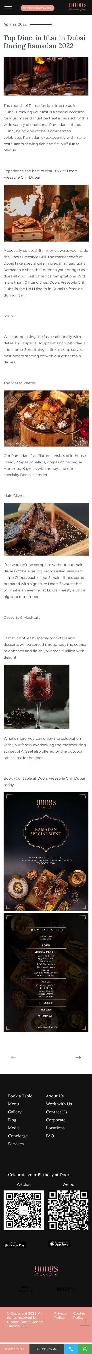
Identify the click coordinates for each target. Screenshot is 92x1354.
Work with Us (59, 1103)
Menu (13, 1103)
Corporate (56, 1119)
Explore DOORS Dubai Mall (37, 8)
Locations (55, 1127)
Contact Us (56, 1111)
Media (14, 1127)
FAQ (50, 1135)
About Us (55, 1095)
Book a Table (20, 1095)
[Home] (77, 7)
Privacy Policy (60, 1315)
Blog (12, 1119)
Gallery (15, 1111)
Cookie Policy (79, 1315)
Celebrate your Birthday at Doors (25, 1174)
